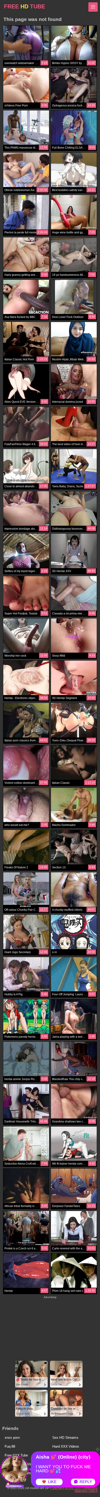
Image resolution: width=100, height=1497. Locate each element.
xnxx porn (12, 1437)
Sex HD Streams (65, 1437)
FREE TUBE (24, 6)
